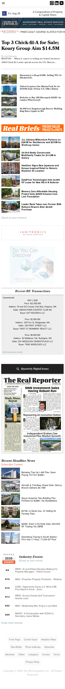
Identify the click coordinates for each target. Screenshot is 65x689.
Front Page (14, 639)
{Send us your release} (14, 217)
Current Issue (30, 639)
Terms (57, 654)
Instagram (33, 654)
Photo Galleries (33, 646)
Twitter (21, 654)
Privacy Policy (32, 661)
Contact (46, 654)
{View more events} (12, 622)
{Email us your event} (30, 560)
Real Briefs (16, 646)
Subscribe (49, 646)
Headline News (48, 639)
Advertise (10, 654)
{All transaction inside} (12, 352)
